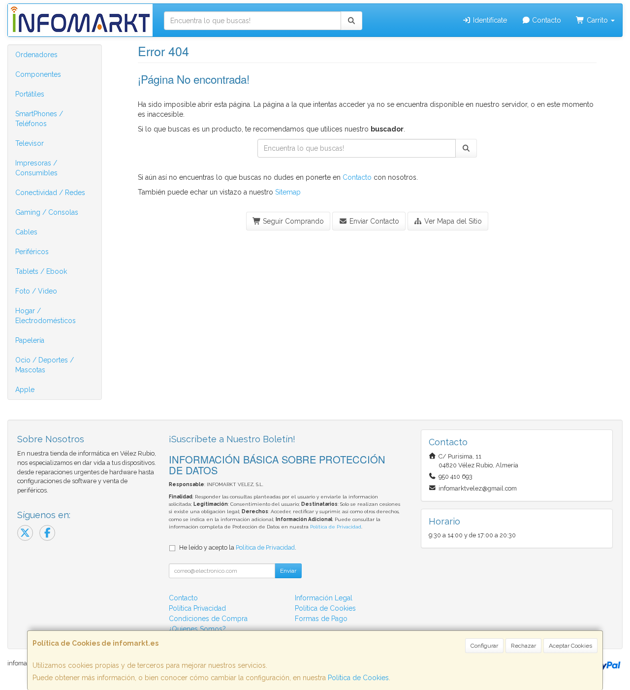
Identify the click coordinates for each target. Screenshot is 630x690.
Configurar (484, 645)
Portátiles (29, 94)
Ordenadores (36, 55)
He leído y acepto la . (237, 547)
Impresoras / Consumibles (36, 168)
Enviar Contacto (373, 221)
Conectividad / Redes (50, 193)
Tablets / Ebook (41, 271)
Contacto (545, 20)
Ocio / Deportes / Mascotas (44, 365)
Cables (26, 232)
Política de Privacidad (335, 526)
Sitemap (288, 192)
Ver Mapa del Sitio (452, 221)
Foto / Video (36, 291)
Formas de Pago (321, 619)
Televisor (29, 143)
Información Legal (323, 598)
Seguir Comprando (292, 221)
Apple (24, 390)
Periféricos (32, 252)
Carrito (597, 20)
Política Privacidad (197, 608)
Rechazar (523, 645)
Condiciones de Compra (208, 619)
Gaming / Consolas (46, 212)
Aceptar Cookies (570, 645)
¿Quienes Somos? (197, 629)
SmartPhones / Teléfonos (39, 119)
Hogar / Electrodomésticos (45, 316)
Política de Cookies (358, 678)
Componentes (38, 74)
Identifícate (489, 20)
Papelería (29, 340)
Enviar (288, 570)
